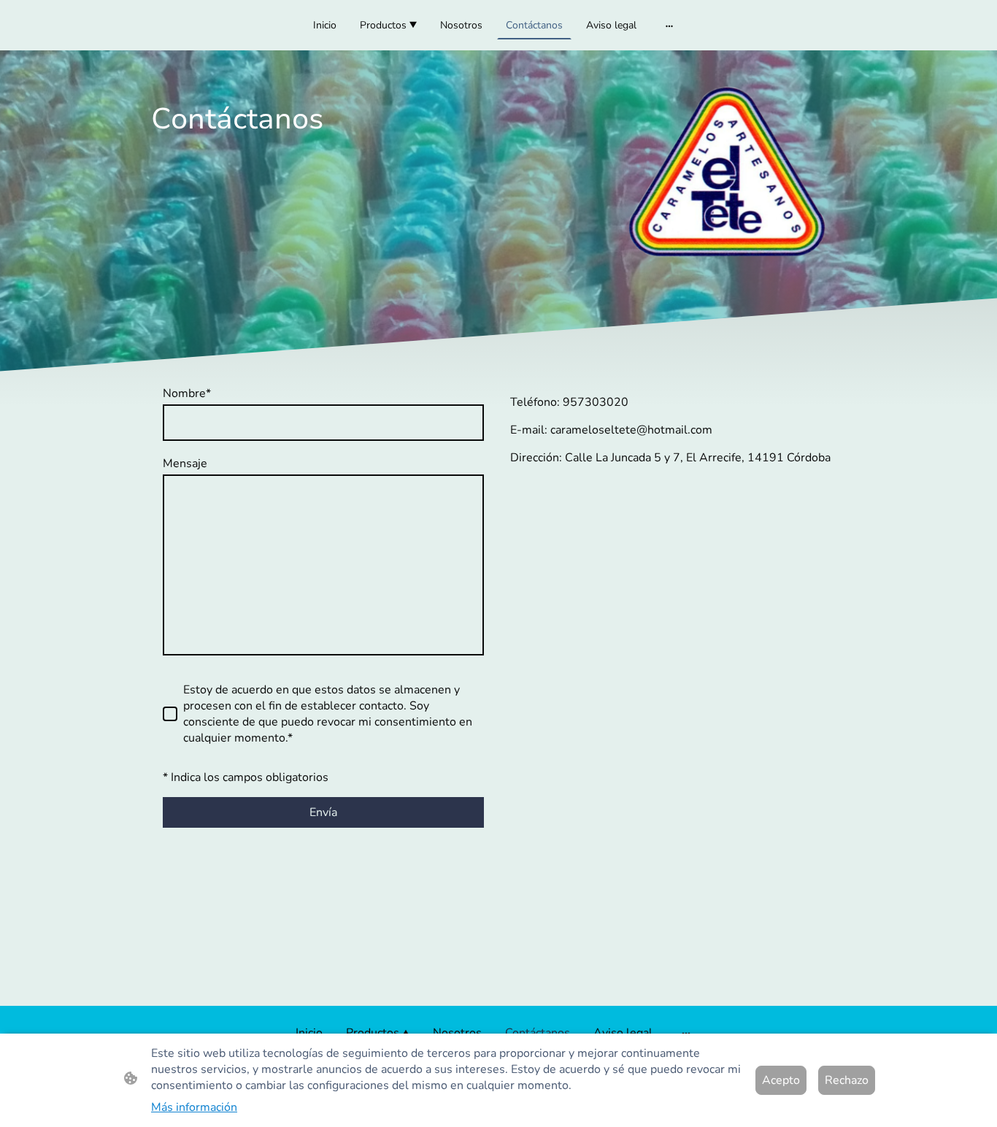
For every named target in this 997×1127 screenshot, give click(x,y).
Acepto (781, 1080)
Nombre (187, 393)
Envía (323, 812)
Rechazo (847, 1080)
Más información (194, 1107)
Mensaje (185, 463)
